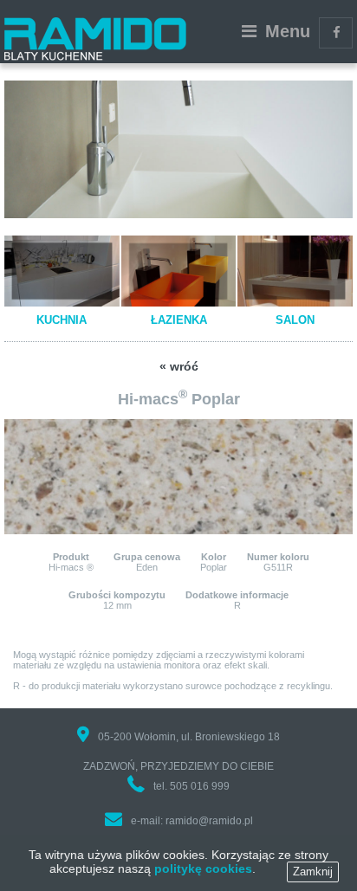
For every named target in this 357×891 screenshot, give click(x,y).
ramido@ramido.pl (209, 821)
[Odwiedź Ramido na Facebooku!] (336, 32)
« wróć (178, 366)
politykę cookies (203, 868)
